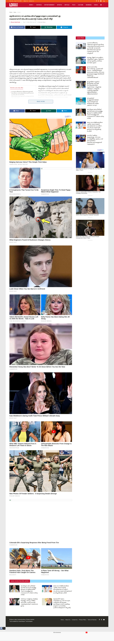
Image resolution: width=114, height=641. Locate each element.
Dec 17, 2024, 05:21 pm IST (30, 22)
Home (10, 12)
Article (67, 4)
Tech (73, 4)
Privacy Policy (82, 620)
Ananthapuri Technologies (26, 621)
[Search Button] (104, 1)
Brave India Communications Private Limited (22, 619)
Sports (59, 4)
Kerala (19, 12)
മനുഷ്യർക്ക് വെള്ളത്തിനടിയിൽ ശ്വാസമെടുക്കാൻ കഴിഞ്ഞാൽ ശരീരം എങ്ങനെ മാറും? (93, 102)
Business (88, 4)
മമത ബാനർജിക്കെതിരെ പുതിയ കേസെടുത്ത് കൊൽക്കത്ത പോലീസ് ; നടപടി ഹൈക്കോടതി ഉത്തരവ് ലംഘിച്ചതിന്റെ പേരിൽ (62, 589)
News (31, 4)
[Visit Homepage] (13, 4)
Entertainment (49, 4)
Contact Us (31, 1)
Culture (80, 4)
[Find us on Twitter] (101, 620)
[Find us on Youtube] (104, 620)
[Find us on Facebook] (99, 620)
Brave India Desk (15, 22)
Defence (39, 4)
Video (96, 4)
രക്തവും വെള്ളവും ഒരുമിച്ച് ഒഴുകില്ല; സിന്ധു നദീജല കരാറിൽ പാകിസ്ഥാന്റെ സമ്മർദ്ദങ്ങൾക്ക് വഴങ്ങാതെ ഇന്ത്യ (29, 602)
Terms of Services (92, 620)
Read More (41, 101)
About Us (26, 1)
